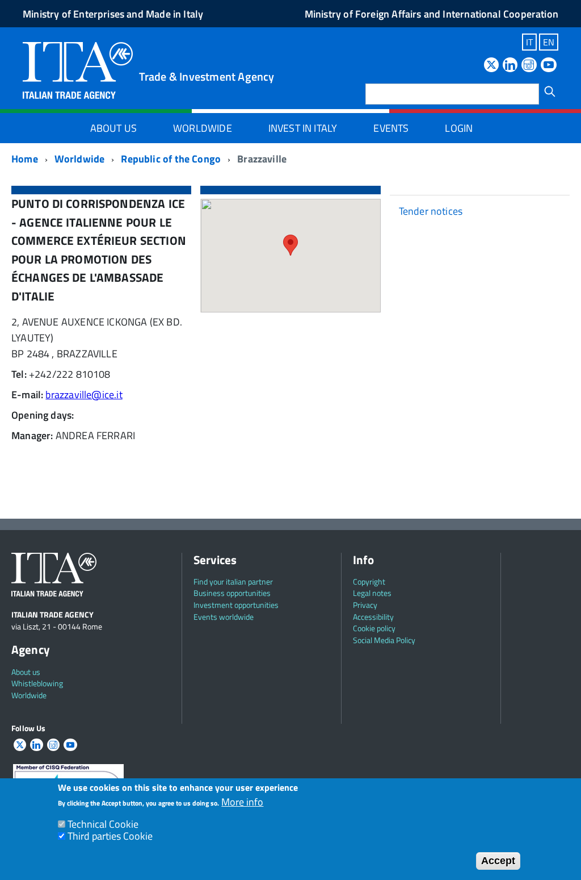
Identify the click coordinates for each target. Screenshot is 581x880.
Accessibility (373, 617)
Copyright (369, 581)
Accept (498, 860)
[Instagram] (528, 65)
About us (25, 672)
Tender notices (431, 211)
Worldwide (202, 128)
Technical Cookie (103, 824)
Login (459, 128)
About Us (113, 128)
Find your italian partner (233, 581)
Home (24, 158)
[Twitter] (491, 65)
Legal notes (372, 593)
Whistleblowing (37, 683)
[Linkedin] (510, 65)
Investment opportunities (236, 605)
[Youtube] (549, 65)
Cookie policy (374, 628)
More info (242, 802)
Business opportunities (232, 593)
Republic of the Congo (171, 158)
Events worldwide (223, 617)
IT (529, 42)
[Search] (550, 91)
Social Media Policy (384, 640)
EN (548, 42)
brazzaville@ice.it (83, 394)
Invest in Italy (303, 128)
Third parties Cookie (110, 836)
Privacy (365, 605)
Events (391, 128)
